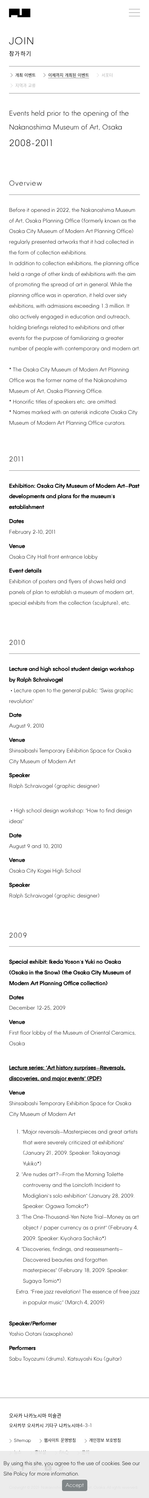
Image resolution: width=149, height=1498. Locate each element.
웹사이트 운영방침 (60, 1440)
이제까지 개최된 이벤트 (68, 76)
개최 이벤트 (25, 76)
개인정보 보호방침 (105, 1440)
